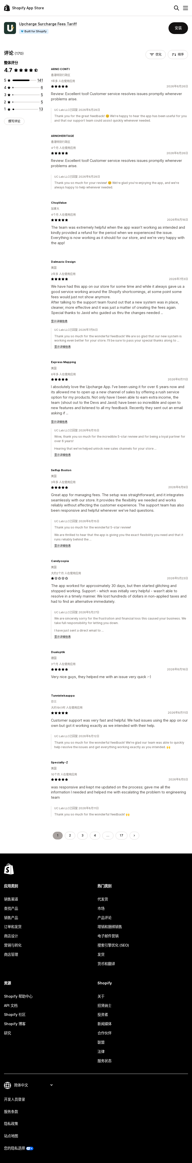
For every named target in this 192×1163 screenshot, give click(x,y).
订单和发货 (13, 927)
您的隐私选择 (14, 1148)
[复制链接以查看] (72, 69)
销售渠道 (11, 899)
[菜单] (185, 8)
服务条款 (11, 1111)
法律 (101, 1051)
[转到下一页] (134, 835)
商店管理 (11, 954)
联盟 (101, 1042)
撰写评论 (14, 121)
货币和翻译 (106, 964)
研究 (7, 1033)
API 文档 (11, 1005)
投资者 (103, 1014)
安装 (178, 28)
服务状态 (105, 1061)
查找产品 (11, 908)
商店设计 (11, 936)
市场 (101, 908)
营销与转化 (13, 945)
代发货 (103, 899)
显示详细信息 (59, 321)
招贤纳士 (105, 1005)
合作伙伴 (105, 1033)
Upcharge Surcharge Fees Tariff (48, 24)
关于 (101, 996)
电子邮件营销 (108, 936)
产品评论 (105, 918)
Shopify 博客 (15, 1024)
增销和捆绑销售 (110, 927)
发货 (101, 954)
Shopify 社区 (15, 1014)
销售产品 (11, 918)
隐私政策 (11, 1123)
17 (121, 835)
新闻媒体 (105, 1024)
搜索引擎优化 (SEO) (113, 945)
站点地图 (11, 1136)
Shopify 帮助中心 (18, 996)
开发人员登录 (14, 1099)
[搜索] (176, 8)
